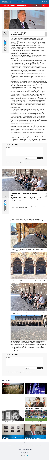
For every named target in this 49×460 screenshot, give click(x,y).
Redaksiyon (10, 446)
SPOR (40, 446)
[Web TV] (44, 2)
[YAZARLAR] (18, 2)
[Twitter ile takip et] (23, 453)
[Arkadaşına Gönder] (5, 45)
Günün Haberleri (16, 446)
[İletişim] (43, 5)
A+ (45, 33)
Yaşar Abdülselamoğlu (17, 34)
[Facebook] (5, 41)
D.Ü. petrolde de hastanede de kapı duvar (17, 5)
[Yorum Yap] (5, 50)
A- (45, 35)
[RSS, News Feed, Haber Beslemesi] (25, 453)
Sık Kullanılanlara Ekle (31, 446)
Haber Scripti (23, 455)
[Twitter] (5, 43)
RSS (37, 446)
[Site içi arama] (46, 5)
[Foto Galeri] (46, 2)
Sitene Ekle (23, 446)
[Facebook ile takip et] (21, 453)
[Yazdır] (5, 47)
